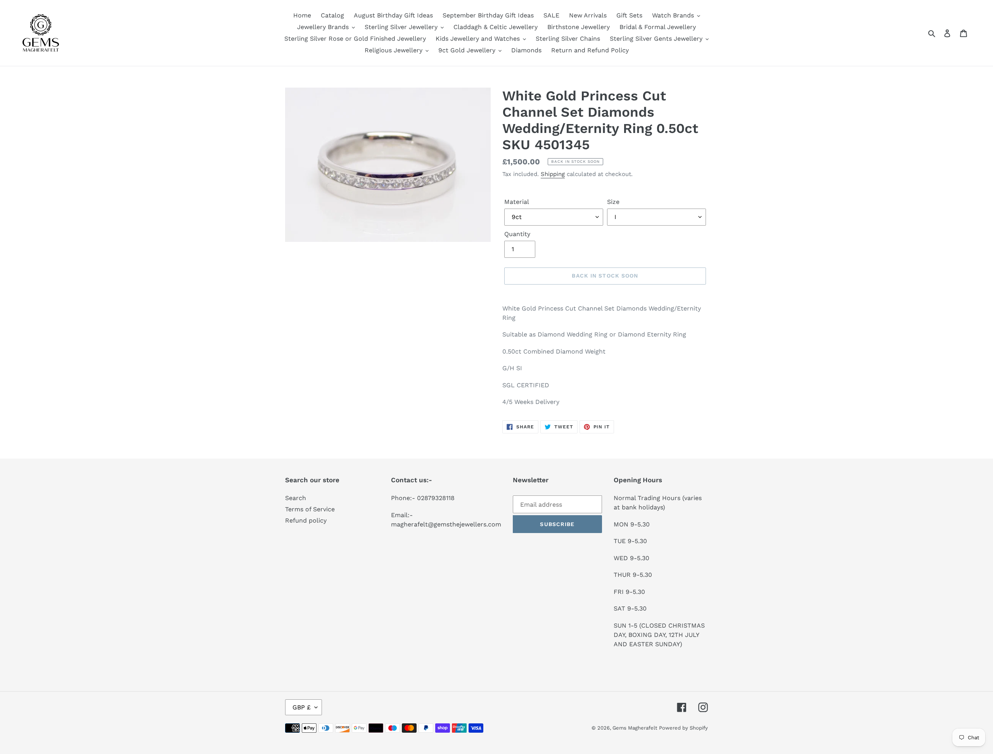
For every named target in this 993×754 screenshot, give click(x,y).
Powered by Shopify (683, 728)
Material (516, 201)
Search (295, 498)
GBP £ (301, 707)
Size (613, 201)
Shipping (553, 174)
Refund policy (306, 520)
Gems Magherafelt (634, 728)
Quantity (517, 234)
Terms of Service (310, 509)
